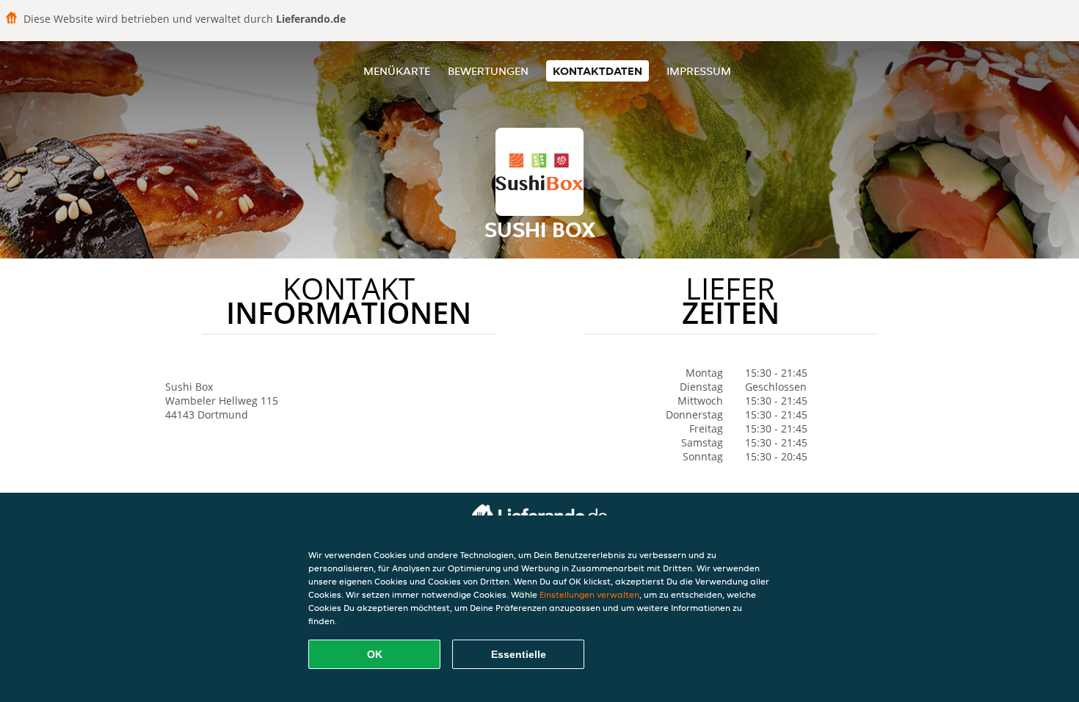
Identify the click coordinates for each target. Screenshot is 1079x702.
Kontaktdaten (597, 71)
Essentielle (518, 654)
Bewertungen (488, 71)
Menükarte (396, 71)
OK (374, 654)
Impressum (698, 71)
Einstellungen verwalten (589, 594)
